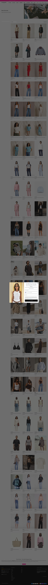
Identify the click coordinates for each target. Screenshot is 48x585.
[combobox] (26, 292)
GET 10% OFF (31, 300)
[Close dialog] (37, 283)
